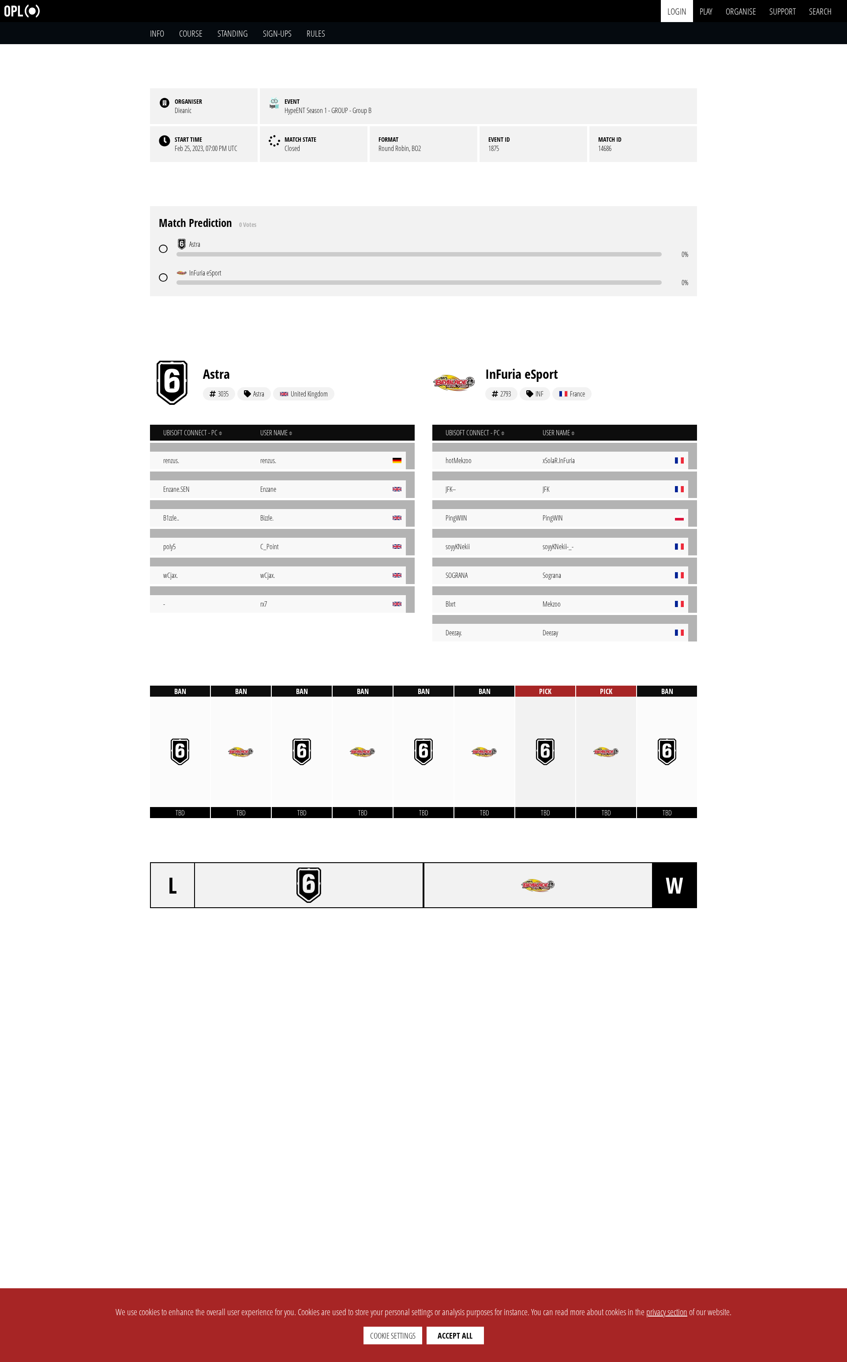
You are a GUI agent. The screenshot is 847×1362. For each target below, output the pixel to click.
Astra (216, 374)
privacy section (666, 1312)
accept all (455, 1335)
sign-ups (277, 33)
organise (741, 11)
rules (316, 33)
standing (232, 33)
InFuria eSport (521, 374)
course (190, 33)
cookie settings (393, 1335)
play (706, 11)
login (676, 11)
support (782, 11)
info (157, 33)
